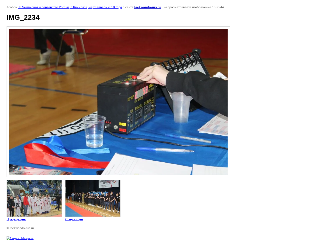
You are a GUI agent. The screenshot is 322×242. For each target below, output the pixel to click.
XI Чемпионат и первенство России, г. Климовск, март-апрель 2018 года (70, 7)
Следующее (74, 219)
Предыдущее (16, 219)
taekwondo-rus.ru (147, 7)
